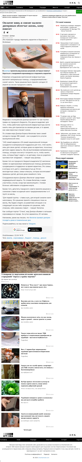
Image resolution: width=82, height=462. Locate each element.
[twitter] (72, 3)
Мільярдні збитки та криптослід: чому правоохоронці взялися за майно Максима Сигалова (68, 127)
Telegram (32, 224)
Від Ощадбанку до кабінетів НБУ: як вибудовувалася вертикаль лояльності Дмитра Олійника (70, 144)
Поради (43, 7)
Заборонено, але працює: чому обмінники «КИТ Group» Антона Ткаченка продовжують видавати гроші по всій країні (71, 136)
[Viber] (10, 32)
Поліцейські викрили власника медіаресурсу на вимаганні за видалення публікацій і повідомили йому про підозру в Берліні (70, 55)
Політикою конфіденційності (54, 10)
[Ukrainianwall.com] (8, 3)
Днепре (7, 71)
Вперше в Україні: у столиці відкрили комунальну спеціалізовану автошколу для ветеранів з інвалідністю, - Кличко (70, 109)
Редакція (46, 454)
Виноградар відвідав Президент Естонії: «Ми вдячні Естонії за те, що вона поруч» (70, 100)
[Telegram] (7, 32)
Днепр (9, 238)
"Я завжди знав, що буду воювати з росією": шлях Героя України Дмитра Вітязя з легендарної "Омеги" (70, 118)
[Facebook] (4, 32)
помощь (36, 238)
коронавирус (19, 238)
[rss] (75, 3)
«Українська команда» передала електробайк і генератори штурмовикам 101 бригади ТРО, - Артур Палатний (70, 28)
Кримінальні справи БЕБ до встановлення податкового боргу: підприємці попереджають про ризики (69, 83)
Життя (55, 7)
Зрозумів (79, 11)
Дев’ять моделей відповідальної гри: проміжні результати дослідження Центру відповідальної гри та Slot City (70, 64)
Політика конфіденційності (33, 454)
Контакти (54, 454)
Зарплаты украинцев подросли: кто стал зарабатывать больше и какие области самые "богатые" (59, 16)
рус (7, 7)
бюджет (28, 238)
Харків (79, 7)
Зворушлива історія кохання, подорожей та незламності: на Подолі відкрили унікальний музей (70, 45)
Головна (19, 7)
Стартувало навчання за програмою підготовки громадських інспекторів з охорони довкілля (68, 36)
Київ (31, 7)
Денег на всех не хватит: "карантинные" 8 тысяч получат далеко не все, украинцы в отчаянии (20, 16)
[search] (79, 3)
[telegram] (70, 3)
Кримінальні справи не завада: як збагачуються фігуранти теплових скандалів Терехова (70, 152)
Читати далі (27, 430)
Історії (67, 7)
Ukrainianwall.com (43, 457)
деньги (43, 238)
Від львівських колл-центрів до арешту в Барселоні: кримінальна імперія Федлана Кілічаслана (70, 92)
